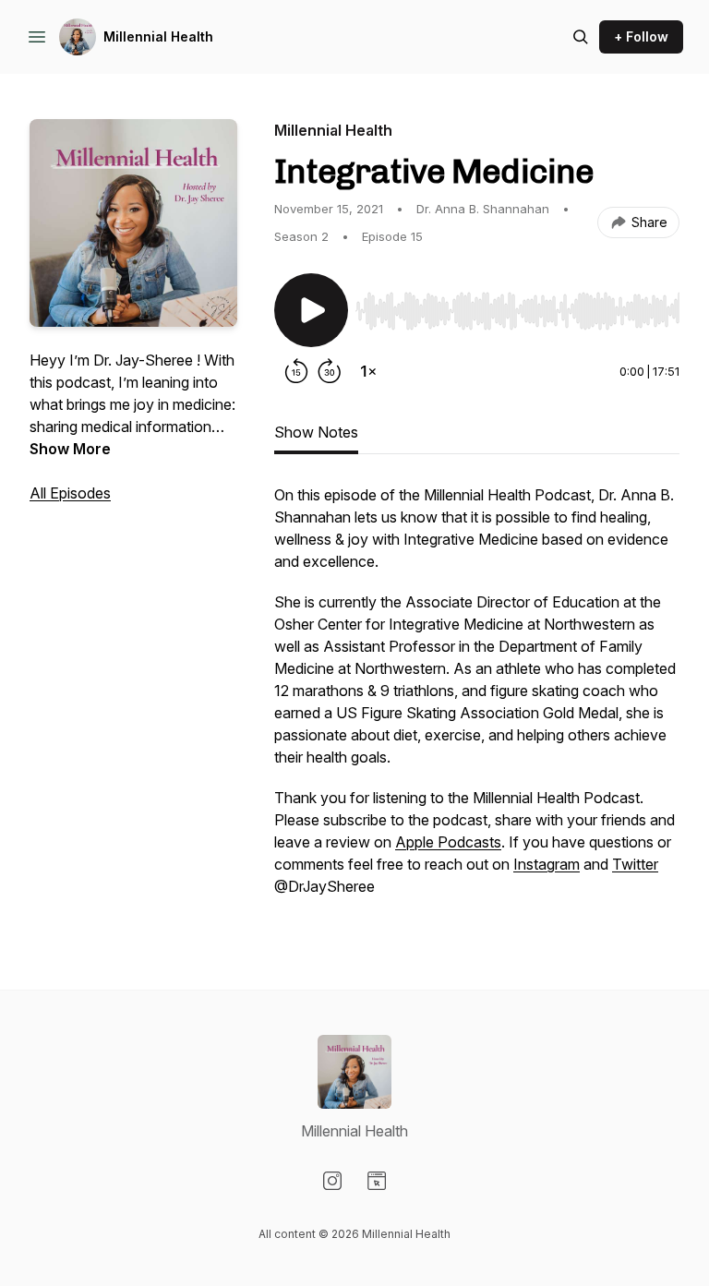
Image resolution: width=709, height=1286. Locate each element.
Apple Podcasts (448, 842)
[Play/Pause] (311, 310)
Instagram (546, 864)
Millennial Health (158, 36)
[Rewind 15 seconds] (296, 371)
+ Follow (641, 36)
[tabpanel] (476, 700)
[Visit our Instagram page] (332, 1181)
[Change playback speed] (368, 371)
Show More (70, 448)
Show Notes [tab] (316, 432)
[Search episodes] (580, 37)
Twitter (635, 864)
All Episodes (70, 493)
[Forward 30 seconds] (329, 371)
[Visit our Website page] (376, 1181)
